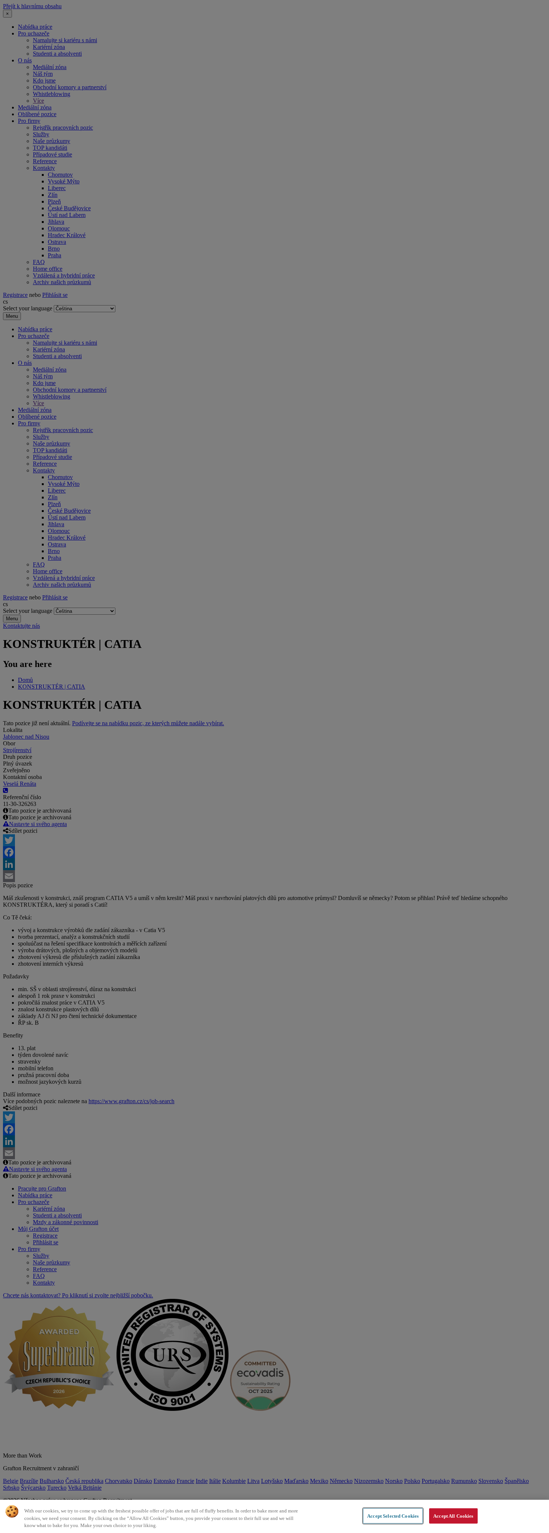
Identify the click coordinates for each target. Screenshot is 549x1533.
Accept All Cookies (453, 1515)
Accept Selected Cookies (393, 1515)
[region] (274, 1516)
